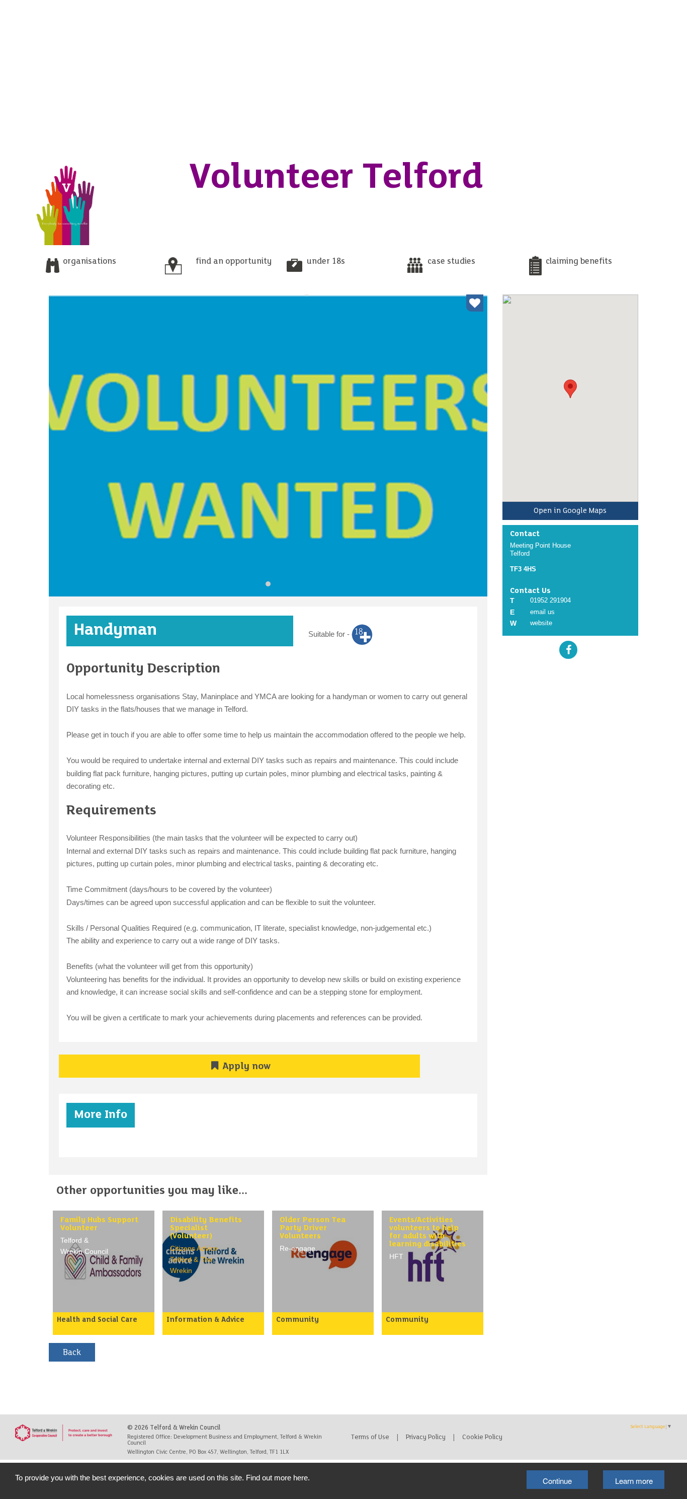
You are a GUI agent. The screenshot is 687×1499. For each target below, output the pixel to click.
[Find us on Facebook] (568, 649)
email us (542, 612)
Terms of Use (370, 1437)
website (541, 623)
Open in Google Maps (570, 511)
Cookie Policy (482, 1437)
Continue (557, 1480)
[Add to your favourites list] (474, 303)
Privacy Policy (426, 1437)
